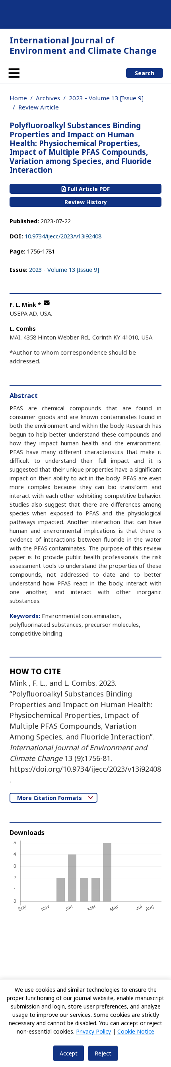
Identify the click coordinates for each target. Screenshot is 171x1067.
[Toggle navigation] (14, 72)
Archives (48, 98)
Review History (85, 202)
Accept (69, 1053)
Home (18, 98)
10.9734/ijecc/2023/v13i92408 (63, 236)
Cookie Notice (135, 1031)
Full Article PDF (88, 189)
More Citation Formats (50, 798)
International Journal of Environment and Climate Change (83, 45)
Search (144, 73)
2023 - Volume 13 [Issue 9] (106, 98)
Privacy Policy (93, 1031)
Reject (103, 1053)
